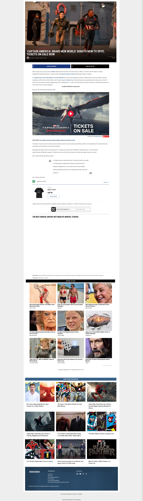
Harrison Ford (70, 80)
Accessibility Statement (53, 477)
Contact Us (50, 474)
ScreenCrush (97, 136)
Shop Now (53, 196)
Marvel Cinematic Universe (69, 74)
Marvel (53, 71)
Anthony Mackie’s (59, 77)
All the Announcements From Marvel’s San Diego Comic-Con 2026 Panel (70, 462)
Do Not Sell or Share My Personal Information (58, 482)
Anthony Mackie (42, 275)
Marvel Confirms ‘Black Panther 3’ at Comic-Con (99, 462)
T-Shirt (50, 187)
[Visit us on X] (86, 474)
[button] (70, 192)
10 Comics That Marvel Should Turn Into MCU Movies (69, 405)
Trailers (46, 277)
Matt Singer (32, 58)
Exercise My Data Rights (53, 480)
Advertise (50, 475)
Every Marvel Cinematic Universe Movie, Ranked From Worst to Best (57, 140)
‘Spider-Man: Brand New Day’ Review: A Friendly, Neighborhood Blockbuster (38, 435)
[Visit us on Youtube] (80, 474)
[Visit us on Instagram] (77, 474)
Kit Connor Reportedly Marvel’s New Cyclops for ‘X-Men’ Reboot (38, 405)
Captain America (51, 275)
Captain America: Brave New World (43, 77)
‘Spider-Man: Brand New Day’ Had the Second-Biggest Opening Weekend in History (99, 406)
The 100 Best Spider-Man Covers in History (40, 461)
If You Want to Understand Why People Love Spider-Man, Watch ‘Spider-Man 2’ (69, 435)
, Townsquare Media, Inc (44, 486)
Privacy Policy (51, 479)
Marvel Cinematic (86, 275)
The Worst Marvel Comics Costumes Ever (101, 434)
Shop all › (106, 182)
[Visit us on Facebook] (83, 474)
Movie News (41, 277)
